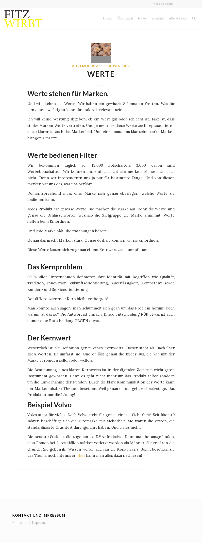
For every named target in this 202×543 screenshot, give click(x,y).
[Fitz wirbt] (23, 18)
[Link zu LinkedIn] (194, 3)
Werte (101, 73)
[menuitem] (108, 18)
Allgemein (81, 66)
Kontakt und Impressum (31, 523)
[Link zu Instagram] (186, 3)
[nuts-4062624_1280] (101, 53)
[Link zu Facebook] (179, 3)
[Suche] (194, 18)
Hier (81, 455)
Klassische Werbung (111, 66)
